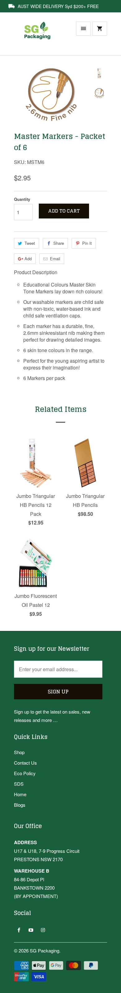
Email (55, 258)
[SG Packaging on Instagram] (43, 930)
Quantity (22, 199)
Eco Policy (25, 773)
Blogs (19, 804)
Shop (19, 752)
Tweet (30, 243)
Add (28, 258)
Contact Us (25, 762)
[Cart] (99, 29)
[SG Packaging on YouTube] (31, 930)
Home (20, 794)
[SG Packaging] (39, 37)
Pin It (87, 243)
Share (58, 243)
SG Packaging (44, 950)
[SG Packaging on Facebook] (19, 930)
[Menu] (83, 29)
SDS (19, 783)
